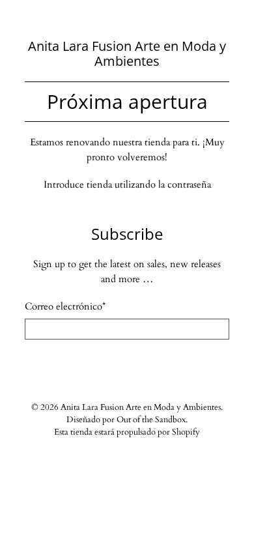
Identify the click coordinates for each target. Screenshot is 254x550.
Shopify (186, 432)
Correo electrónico (65, 306)
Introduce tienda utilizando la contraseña (127, 184)
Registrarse (127, 364)
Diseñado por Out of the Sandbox (126, 420)
